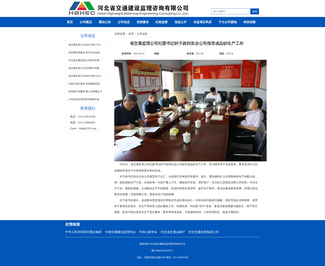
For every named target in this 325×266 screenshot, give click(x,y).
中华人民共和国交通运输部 (83, 232)
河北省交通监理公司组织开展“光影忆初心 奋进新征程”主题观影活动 (86, 60)
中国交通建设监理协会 (120, 232)
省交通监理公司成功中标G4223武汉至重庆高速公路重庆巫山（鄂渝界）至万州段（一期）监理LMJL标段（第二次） (86, 76)
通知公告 (105, 22)
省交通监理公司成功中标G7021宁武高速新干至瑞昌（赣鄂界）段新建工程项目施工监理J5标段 (86, 45)
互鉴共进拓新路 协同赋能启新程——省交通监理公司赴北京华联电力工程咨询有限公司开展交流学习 (86, 83)
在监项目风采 (202, 22)
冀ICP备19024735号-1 (162, 250)
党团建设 (143, 22)
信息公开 (181, 22)
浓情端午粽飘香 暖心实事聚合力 (85, 91)
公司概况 (86, 22)
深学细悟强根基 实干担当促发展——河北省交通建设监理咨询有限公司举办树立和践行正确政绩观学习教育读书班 (86, 52)
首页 (70, 22)
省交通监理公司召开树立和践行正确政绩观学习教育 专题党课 (86, 68)
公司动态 (124, 22)
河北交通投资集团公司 (203, 232)
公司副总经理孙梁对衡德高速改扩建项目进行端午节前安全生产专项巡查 (86, 99)
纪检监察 (162, 22)
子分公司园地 (228, 22)
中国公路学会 (148, 232)
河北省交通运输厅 (173, 232)
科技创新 (250, 22)
